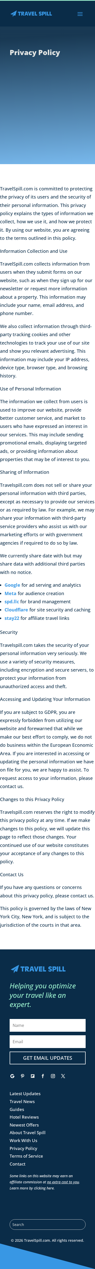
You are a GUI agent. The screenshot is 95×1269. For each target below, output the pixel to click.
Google (12, 585)
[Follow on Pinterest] (22, 1076)
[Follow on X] (63, 1076)
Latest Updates (25, 1093)
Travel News (22, 1101)
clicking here (44, 1188)
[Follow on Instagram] (53, 1076)
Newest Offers (24, 1125)
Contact (17, 1164)
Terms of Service (26, 1156)
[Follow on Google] (12, 1076)
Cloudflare (16, 610)
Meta (10, 593)
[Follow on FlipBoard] (33, 1076)
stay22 (12, 618)
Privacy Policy (23, 1148)
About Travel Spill (28, 1132)
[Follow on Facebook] (43, 1076)
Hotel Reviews (24, 1117)
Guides (17, 1109)
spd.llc (12, 601)
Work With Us (23, 1140)
